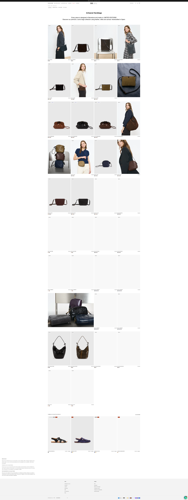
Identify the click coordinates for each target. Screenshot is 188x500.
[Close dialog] (112, 237)
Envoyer (103, 260)
